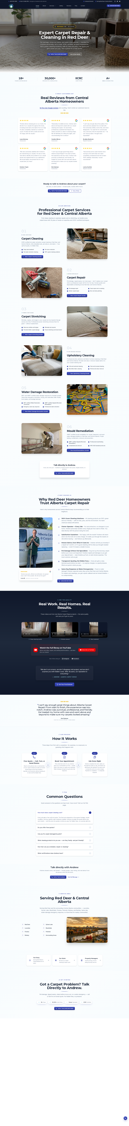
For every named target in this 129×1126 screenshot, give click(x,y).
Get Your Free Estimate (65, 684)
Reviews (69, 5)
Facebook (76, 658)
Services (51, 5)
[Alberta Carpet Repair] (11, 6)
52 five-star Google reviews (49, 108)
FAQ (76, 5)
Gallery (61, 5)
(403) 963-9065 (13, 1)
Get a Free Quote (75, 54)
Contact (83, 5)
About (44, 5)
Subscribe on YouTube (88, 649)
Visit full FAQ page (72, 877)
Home (37, 5)
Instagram (66, 658)
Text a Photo (76, 190)
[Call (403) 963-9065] (125, 1118)
